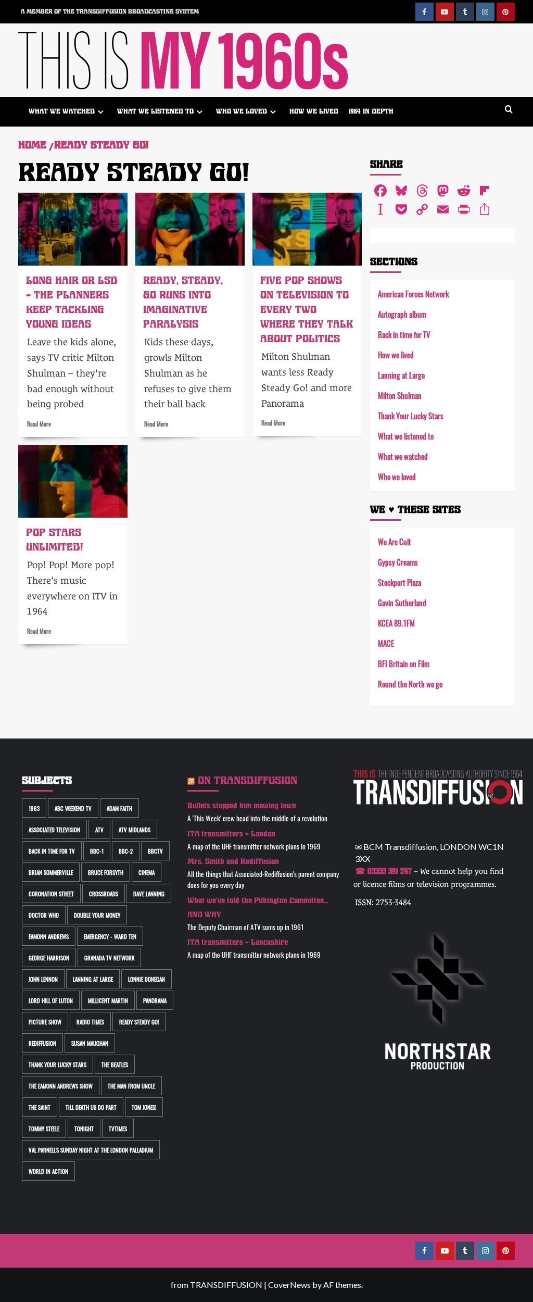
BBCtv (155, 850)
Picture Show (45, 1021)
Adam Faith (119, 808)
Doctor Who (44, 914)
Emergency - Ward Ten (110, 936)
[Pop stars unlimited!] (73, 481)
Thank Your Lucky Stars (410, 415)
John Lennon (43, 978)
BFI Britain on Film (403, 663)
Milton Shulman (400, 395)
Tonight (84, 1128)
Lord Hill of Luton (51, 1000)
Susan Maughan (89, 1042)
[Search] (508, 110)
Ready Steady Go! (139, 1021)
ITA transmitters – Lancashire (237, 942)
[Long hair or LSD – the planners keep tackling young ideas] (73, 229)
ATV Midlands (134, 829)
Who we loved (241, 111)
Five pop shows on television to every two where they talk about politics (306, 309)
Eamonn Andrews (49, 936)
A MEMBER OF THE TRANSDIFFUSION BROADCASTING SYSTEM (110, 11)
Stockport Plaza (399, 582)
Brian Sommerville (51, 872)
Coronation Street (51, 893)
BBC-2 (126, 850)
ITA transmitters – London (231, 834)
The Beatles (114, 1064)
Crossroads (103, 893)
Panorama (155, 1000)
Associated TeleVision (54, 829)
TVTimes (118, 1128)
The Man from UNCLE (131, 1085)
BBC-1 (97, 850)
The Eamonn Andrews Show (61, 1085)
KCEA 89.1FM (396, 623)
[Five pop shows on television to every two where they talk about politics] (307, 229)
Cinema (146, 872)
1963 (34, 808)
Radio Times (90, 1021)
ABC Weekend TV (73, 808)
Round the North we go (410, 684)
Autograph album (402, 314)
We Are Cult (394, 541)
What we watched (62, 111)
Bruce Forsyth (105, 872)
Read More (39, 423)
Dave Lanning (148, 893)
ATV (99, 829)
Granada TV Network (109, 957)
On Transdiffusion (247, 780)
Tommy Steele (44, 1128)
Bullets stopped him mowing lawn (241, 806)
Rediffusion (42, 1042)
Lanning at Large (401, 375)
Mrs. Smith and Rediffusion (233, 861)
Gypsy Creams (398, 562)
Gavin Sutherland (402, 602)
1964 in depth (371, 111)
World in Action (48, 1171)
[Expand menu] (101, 111)
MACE (386, 643)
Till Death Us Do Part (91, 1107)
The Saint (39, 1107)
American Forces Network (413, 293)
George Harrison (49, 957)
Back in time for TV (404, 334)
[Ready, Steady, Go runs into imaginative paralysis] (190, 229)
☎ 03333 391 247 (383, 871)
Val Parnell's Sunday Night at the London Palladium (91, 1149)
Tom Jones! (144, 1107)
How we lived (313, 111)
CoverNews (289, 1285)
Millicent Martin (108, 1000)
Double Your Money (97, 914)
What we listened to (155, 111)
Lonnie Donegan (146, 978)
